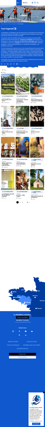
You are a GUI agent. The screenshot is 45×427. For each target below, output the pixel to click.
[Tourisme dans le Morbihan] (25, 3)
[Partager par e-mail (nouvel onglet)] (17, 64)
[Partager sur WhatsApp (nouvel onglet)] (10, 64)
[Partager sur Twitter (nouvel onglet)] (4, 64)
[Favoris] (35, 2)
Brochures (13, 341)
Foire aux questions (22, 357)
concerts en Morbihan (26, 39)
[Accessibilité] (32, 3)
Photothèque (13, 345)
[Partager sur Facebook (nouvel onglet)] (1, 64)
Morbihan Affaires (31, 345)
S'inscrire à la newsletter (22, 317)
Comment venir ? (22, 354)
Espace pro (32, 341)
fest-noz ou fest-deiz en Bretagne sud (26, 41)
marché (17, 42)
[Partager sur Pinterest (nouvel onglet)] (13, 64)
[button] (37, 2)
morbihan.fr (22, 348)
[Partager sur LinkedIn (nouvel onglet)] (7, 64)
